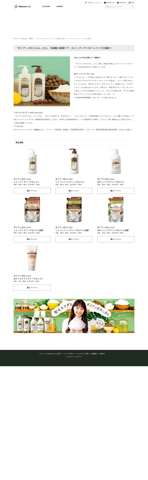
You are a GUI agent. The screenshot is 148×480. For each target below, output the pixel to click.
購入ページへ (32, 191)
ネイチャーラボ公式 (20, 38)
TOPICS (31, 38)
